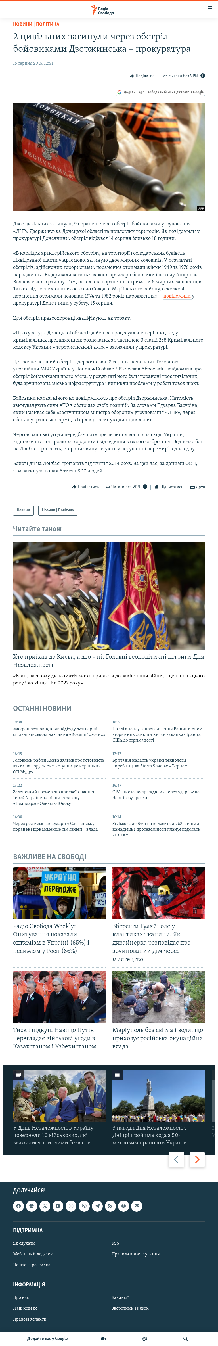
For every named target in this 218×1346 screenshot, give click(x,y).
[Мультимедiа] (103, 1339)
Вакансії (120, 1298)
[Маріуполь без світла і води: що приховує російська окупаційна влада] (158, 997)
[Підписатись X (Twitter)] (44, 1206)
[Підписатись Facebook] (18, 1206)
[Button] (143, 76)
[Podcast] (123, 1206)
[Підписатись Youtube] (58, 1206)
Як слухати (24, 1243)
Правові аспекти (30, 1319)
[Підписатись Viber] (84, 1206)
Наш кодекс (25, 1309)
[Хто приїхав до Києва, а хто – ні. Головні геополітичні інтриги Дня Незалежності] (109, 596)
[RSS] (110, 1206)
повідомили (178, 296)
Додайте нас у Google (47, 1339)
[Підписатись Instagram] (71, 1206)
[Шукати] (185, 1339)
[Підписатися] (136, 1206)
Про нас (21, 1298)
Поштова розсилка (32, 1265)
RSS (115, 1243)
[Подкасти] (144, 1339)
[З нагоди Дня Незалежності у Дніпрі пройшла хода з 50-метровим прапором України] (158, 1096)
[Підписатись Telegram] (97, 1206)
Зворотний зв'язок (130, 1309)
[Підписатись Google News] (31, 1206)
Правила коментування (136, 1254)
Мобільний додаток (33, 1254)
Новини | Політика (36, 24)
